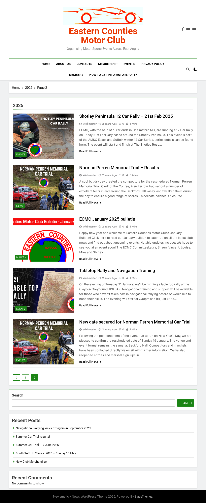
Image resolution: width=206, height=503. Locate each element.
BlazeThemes (143, 496)
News (19, 206)
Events (129, 64)
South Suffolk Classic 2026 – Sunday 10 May (46, 453)
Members (76, 75)
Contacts (84, 64)
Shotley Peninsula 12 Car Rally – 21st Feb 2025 (126, 116)
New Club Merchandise (31, 461)
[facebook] (183, 29)
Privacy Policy (152, 64)
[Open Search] (188, 69)
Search (17, 395)
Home (46, 64)
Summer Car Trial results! (33, 436)
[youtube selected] (188, 29)
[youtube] (194, 29)
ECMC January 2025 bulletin (107, 219)
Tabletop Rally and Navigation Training (117, 270)
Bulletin (21, 257)
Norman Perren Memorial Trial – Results (119, 167)
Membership (107, 64)
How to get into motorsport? (113, 75)
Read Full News (88, 151)
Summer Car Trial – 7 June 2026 (37, 445)
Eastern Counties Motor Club (103, 35)
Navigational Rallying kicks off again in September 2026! (53, 428)
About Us (63, 64)
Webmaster (90, 124)
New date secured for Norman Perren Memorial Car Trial (135, 322)
